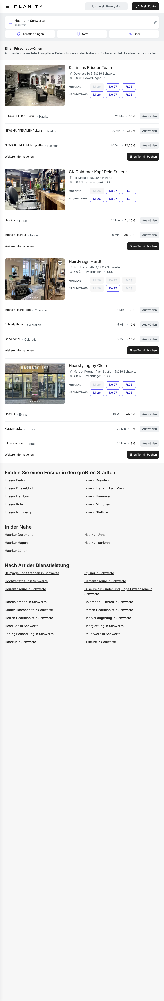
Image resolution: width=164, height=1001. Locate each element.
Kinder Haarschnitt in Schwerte (29, 610)
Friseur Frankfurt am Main (104, 488)
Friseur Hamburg (17, 496)
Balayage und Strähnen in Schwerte (32, 573)
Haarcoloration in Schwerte (26, 602)
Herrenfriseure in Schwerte (25, 589)
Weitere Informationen (19, 156)
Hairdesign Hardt (85, 261)
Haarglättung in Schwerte (104, 626)
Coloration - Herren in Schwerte (108, 602)
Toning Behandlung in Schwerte (29, 634)
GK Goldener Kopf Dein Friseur (98, 171)
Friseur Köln (14, 504)
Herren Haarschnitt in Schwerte (29, 618)
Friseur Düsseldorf (19, 488)
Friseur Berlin (15, 480)
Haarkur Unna (95, 535)
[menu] (7, 6)
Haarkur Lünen (16, 551)
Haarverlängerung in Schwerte (107, 618)
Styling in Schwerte (99, 573)
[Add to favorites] (60, 69)
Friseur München (97, 504)
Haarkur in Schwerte (20, 642)
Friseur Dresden (96, 480)
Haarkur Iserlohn (97, 543)
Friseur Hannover (97, 496)
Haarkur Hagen (16, 543)
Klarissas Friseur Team (90, 67)
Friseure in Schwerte (100, 642)
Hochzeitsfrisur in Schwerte (26, 581)
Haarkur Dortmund (19, 535)
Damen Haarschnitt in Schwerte (108, 610)
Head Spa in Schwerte (21, 626)
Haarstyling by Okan (88, 365)
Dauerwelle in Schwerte (102, 634)
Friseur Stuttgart (97, 512)
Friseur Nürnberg (18, 512)
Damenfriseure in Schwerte (105, 581)
